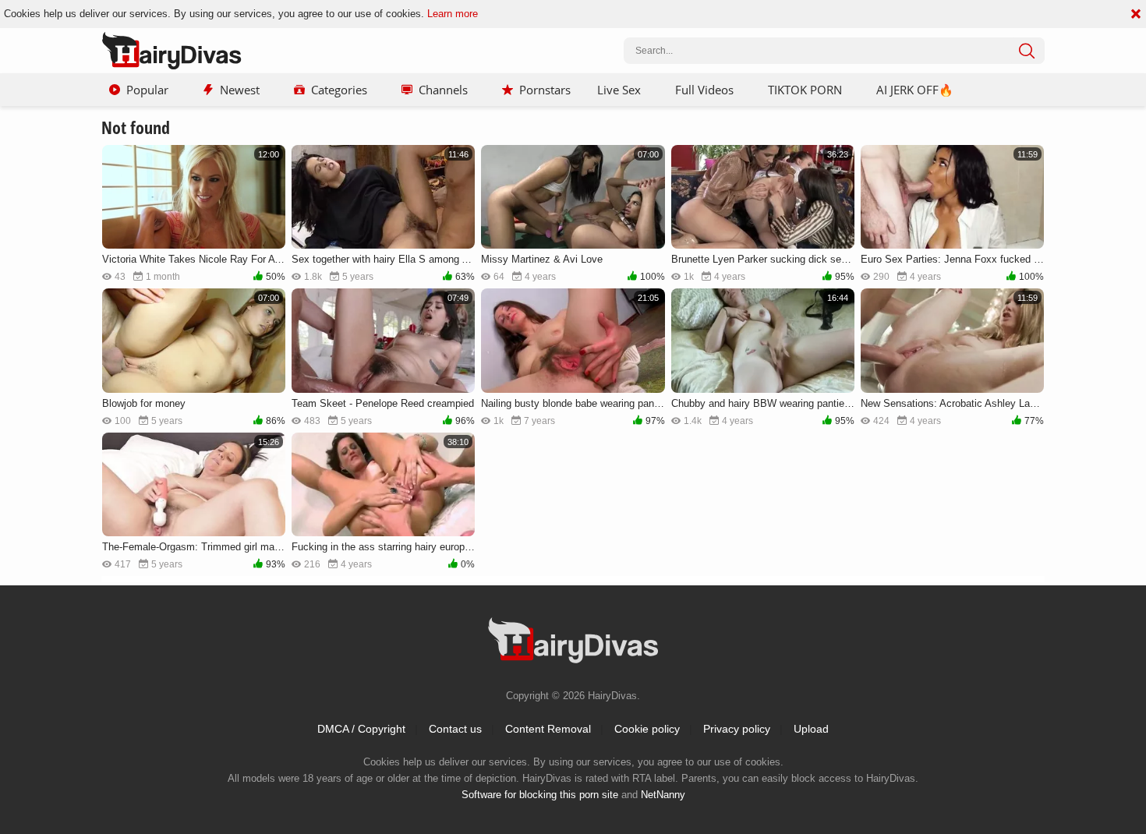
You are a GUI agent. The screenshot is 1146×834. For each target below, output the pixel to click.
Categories (339, 89)
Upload (811, 729)
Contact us (455, 729)
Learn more (452, 13)
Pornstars (545, 89)
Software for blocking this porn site (540, 794)
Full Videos (704, 89)
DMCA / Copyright (361, 729)
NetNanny (663, 794)
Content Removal (548, 729)
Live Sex (619, 89)
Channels (443, 89)
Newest (240, 89)
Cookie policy (647, 729)
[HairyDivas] (171, 50)
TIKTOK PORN (805, 89)
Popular (147, 89)
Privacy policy (736, 729)
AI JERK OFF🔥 (914, 89)
